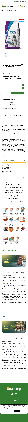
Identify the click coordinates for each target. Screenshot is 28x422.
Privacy (14, 399)
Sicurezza (4, 399)
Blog (25, 1)
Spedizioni (13, 398)
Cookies (9, 399)
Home (3, 11)
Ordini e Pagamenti (6, 398)
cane (13, 285)
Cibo (12, 11)
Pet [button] (12, 178)
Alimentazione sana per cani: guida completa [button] (12, 316)
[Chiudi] (23, 178)
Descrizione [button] (6, 120)
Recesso (24, 398)
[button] (17, 93)
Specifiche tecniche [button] (8, 160)
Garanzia (19, 398)
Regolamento (20, 399)
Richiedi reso (15, 400)
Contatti (25, 399)
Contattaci (22, 1)
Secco (16, 11)
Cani (8, 11)
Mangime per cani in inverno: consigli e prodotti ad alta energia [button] (12, 250)
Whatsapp (17, 1)
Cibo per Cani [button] (7, 178)
